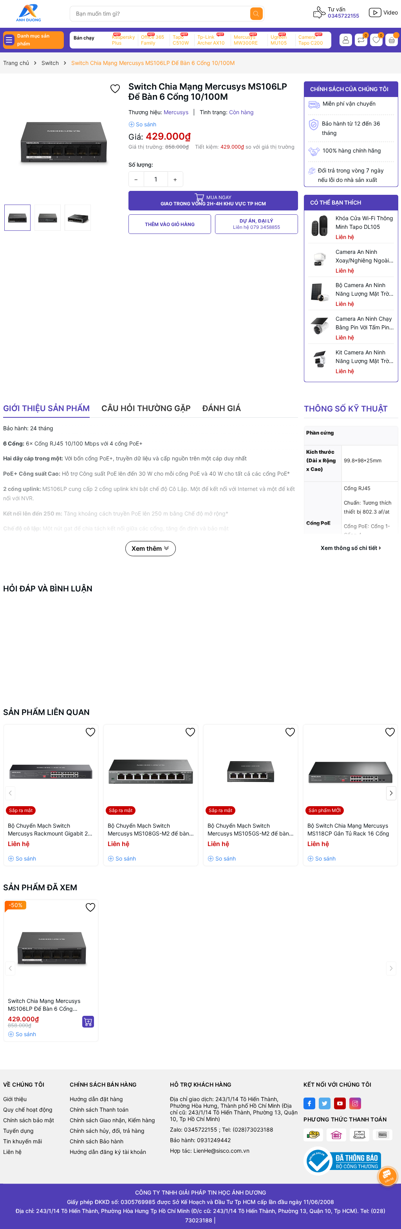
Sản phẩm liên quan (46, 712)
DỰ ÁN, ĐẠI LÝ (256, 224)
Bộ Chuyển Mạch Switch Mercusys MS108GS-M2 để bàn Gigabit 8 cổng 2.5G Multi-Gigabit (151, 829)
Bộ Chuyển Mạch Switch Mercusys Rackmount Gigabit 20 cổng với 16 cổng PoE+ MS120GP (51, 829)
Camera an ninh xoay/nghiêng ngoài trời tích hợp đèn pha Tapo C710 (364, 256)
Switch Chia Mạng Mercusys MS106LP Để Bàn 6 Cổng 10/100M (44, 1005)
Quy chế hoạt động (27, 1109)
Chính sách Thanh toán (99, 1109)
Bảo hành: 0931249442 (200, 1140)
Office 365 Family (152, 40)
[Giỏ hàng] (391, 40)
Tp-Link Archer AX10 (211, 40)
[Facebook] (309, 1103)
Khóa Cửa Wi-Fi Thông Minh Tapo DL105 (364, 222)
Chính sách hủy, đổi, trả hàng (107, 1130)
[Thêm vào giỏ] (88, 1022)
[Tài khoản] (346, 40)
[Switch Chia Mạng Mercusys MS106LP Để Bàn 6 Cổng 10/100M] (51, 947)
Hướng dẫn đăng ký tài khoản (108, 1151)
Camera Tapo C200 (310, 40)
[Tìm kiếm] (256, 13)
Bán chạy (84, 38)
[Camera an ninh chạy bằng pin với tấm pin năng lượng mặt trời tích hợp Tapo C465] (320, 326)
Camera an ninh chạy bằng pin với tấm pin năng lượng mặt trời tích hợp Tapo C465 (364, 323)
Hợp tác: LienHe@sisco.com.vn (209, 1150)
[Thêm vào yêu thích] (115, 88)
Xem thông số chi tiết (349, 548)
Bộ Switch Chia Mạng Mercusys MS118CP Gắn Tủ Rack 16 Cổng (348, 829)
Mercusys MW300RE (246, 40)
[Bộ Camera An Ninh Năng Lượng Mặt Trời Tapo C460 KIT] (320, 292)
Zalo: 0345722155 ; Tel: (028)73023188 (221, 1129)
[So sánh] (142, 124)
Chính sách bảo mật (28, 1120)
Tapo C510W (181, 40)
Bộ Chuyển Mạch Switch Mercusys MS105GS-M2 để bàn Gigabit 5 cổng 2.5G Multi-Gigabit (251, 829)
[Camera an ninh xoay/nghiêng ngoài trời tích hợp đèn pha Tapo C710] (320, 259)
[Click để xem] (63, 141)
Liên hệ (12, 1151)
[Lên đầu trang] (388, 1197)
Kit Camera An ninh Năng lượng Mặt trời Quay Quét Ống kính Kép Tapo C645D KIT (363, 357)
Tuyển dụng (18, 1130)
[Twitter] (325, 1103)
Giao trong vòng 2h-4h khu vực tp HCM (213, 200)
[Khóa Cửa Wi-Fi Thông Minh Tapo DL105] (320, 225)
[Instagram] (355, 1103)
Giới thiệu (15, 1099)
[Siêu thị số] (33, 13)
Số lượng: (140, 164)
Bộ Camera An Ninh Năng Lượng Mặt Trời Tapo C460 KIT (363, 290)
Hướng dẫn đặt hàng (96, 1099)
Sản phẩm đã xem (40, 887)
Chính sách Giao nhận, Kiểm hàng (112, 1120)
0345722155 (343, 16)
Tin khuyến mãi (22, 1141)
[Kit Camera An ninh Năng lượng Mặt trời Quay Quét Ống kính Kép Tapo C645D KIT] (320, 360)
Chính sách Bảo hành (96, 1141)
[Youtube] (340, 1103)
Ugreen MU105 (279, 40)
